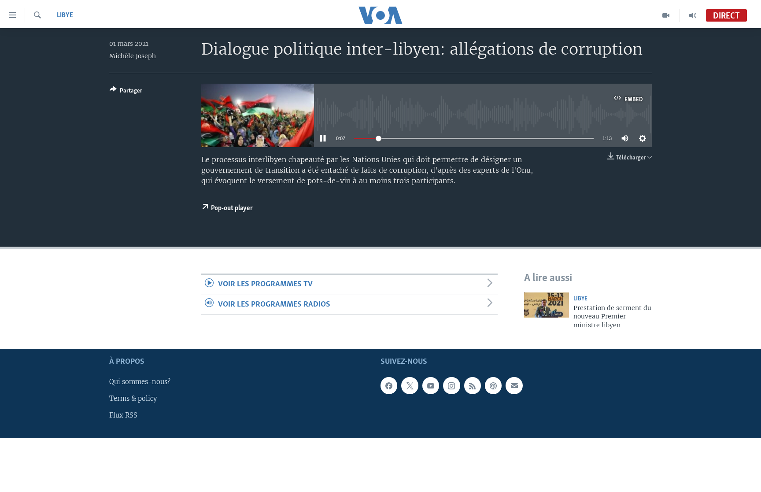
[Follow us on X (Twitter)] (409, 385)
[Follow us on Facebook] (388, 385)
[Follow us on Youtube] (430, 385)
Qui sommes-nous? (139, 382)
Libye (65, 15)
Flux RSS (123, 416)
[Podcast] (493, 385)
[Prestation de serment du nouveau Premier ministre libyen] (546, 305)
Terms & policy (133, 399)
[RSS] (472, 385)
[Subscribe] (514, 385)
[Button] (126, 92)
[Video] (666, 15)
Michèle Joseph (132, 56)
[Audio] (693, 15)
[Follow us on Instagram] (451, 385)
